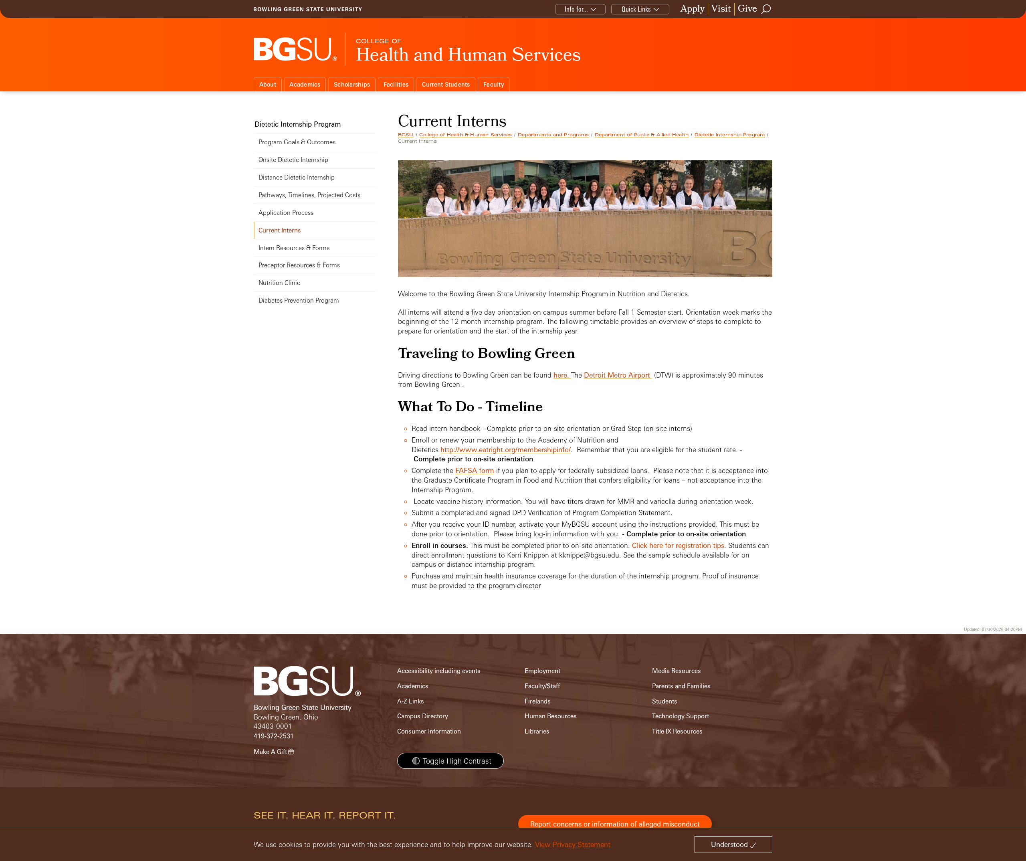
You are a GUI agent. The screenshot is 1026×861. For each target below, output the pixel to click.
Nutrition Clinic (279, 283)
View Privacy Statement (572, 844)
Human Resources (551, 716)
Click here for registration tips (678, 545)
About (267, 84)
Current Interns (280, 230)
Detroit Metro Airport (618, 375)
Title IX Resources (677, 731)
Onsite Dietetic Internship (293, 160)
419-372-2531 (274, 736)
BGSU (406, 134)
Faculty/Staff (542, 686)
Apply (693, 9)
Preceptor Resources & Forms (299, 265)
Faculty (493, 84)
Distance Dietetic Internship (297, 177)
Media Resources (676, 671)
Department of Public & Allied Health (642, 134)
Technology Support (680, 716)
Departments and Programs (553, 134)
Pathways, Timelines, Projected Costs (309, 195)
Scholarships (352, 84)
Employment (542, 671)
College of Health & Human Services (465, 134)
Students (664, 701)
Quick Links (636, 9)
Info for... (576, 9)
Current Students (446, 84)
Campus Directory (422, 716)
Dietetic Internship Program (730, 134)
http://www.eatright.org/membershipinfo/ (505, 449)
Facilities (396, 84)
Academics (304, 84)
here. (562, 375)
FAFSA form (474, 470)
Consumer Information (429, 731)
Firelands (538, 701)
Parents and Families (681, 686)
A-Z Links (410, 701)
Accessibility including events (439, 671)
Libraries (537, 731)
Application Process (286, 212)
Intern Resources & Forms (294, 248)
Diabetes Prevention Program (299, 300)
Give (747, 9)
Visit (721, 9)
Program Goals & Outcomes (297, 142)
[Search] (766, 9)
